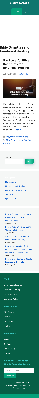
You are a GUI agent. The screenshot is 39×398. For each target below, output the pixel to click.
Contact (7, 344)
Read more (19, 130)
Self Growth (10, 194)
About (6, 339)
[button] (25, 11)
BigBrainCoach (19, 2)
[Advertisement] (19, 29)
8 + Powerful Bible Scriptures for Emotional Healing (16, 64)
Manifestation (9, 312)
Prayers (7, 317)
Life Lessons (10, 182)
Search (8, 157)
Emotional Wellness (11, 299)
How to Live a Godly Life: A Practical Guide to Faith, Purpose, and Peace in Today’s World (19, 249)
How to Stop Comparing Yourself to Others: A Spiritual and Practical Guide (18, 217)
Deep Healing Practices (13, 285)
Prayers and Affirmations (17, 137)
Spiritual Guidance (12, 199)
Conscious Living (11, 294)
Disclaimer (8, 353)
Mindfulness (9, 321)
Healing (7, 326)
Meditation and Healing (15, 186)
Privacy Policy (9, 349)
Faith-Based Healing (12, 290)
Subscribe (10, 376)
